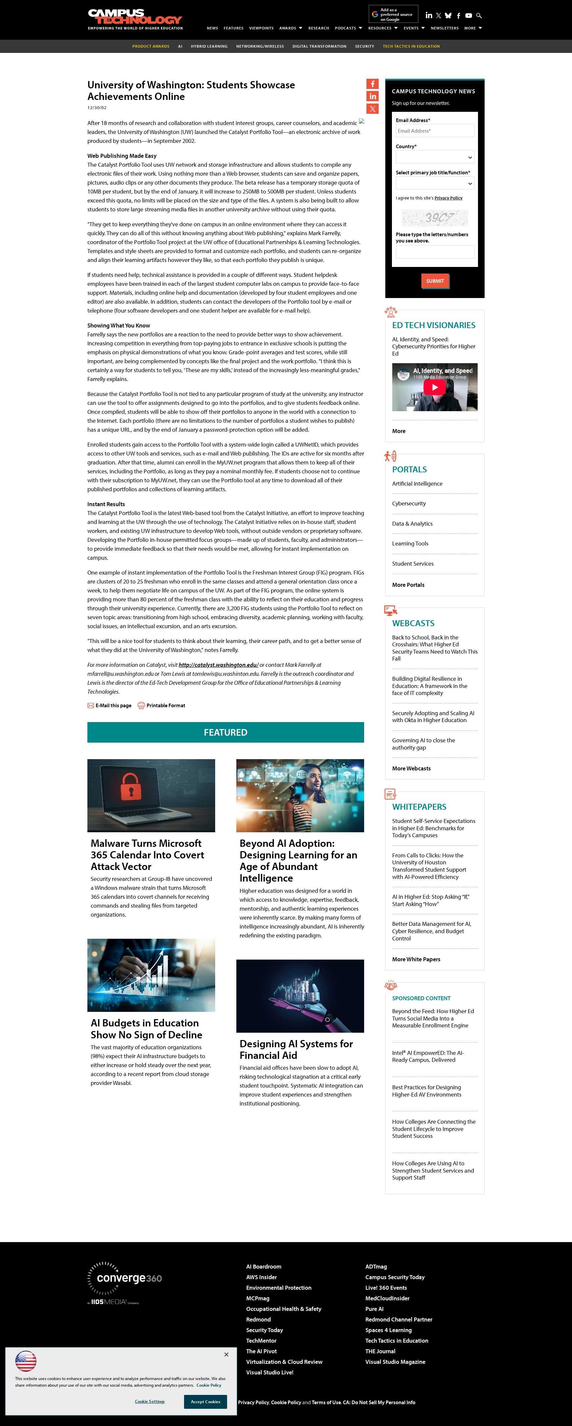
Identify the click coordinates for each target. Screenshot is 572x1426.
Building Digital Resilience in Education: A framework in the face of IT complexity (429, 686)
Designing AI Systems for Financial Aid (296, 1049)
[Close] (226, 1354)
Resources (380, 27)
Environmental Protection (278, 1287)
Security (364, 46)
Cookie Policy (286, 1402)
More (470, 27)
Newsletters (445, 27)
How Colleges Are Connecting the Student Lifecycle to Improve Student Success (434, 1129)
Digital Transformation (320, 46)
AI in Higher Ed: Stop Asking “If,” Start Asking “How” (430, 900)
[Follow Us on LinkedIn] (429, 15)
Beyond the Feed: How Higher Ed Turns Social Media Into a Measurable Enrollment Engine (433, 1018)
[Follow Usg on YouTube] (468, 15)
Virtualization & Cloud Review (284, 1361)
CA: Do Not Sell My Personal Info (379, 1402)
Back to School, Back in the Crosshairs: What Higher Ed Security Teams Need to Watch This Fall (435, 648)
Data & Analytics (412, 523)
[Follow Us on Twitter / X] (438, 15)
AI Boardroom (263, 1266)
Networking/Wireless (260, 46)
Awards (287, 27)
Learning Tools (410, 543)
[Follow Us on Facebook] (458, 16)
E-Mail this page (113, 705)
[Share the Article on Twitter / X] (372, 109)
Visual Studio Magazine (395, 1361)
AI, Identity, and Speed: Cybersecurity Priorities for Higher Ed (433, 346)
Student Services (413, 563)
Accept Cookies (205, 1401)
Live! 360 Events (386, 1287)
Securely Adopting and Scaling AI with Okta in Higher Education (433, 716)
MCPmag (257, 1298)
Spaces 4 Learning (388, 1330)
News (212, 27)
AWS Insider (261, 1277)
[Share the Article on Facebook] (372, 84)
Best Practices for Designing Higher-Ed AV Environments (426, 1091)
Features (234, 27)
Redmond (258, 1319)
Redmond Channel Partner (398, 1319)
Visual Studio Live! (270, 1372)
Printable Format (166, 705)
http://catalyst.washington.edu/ (219, 665)
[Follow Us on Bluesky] (448, 15)
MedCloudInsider (387, 1298)
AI (180, 46)
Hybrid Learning (209, 46)
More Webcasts (411, 768)
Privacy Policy (448, 197)
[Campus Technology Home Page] (135, 19)
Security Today (264, 1330)
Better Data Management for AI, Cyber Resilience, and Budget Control (431, 931)
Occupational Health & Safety (283, 1309)
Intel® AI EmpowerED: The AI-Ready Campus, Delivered (428, 1056)
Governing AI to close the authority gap (423, 743)
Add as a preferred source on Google (396, 14)
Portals (409, 469)
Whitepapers (419, 806)
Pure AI (374, 1309)
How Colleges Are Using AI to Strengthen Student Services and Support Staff (433, 1170)
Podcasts (345, 27)
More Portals (408, 584)
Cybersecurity (409, 503)
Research (319, 27)
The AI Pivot (261, 1351)
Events (411, 27)
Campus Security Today (395, 1277)
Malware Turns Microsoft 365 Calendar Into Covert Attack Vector (147, 854)
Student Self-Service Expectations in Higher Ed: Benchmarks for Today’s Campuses (433, 828)
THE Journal (380, 1351)
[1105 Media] (127, 1338)
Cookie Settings (150, 1401)
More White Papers (416, 959)
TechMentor (261, 1340)
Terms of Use (326, 1402)
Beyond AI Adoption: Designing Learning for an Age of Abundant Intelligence (299, 860)
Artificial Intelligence (417, 483)
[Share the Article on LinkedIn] (372, 96)
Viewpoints (261, 27)
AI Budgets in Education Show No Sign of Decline (147, 1028)
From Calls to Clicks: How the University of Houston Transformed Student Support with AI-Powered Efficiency (429, 866)
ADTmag (376, 1266)
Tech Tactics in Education (396, 1340)
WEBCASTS (413, 622)
